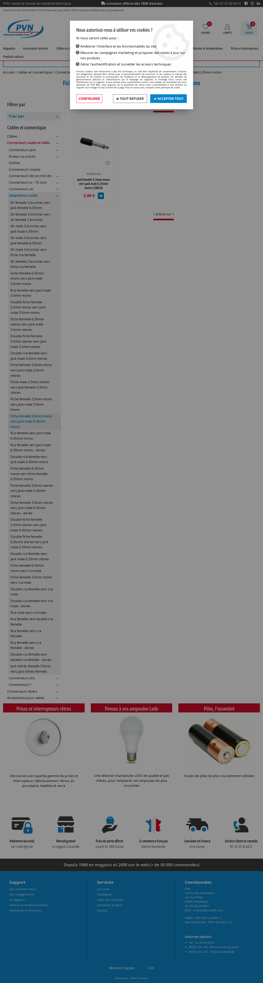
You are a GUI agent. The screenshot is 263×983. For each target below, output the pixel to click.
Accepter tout (170, 98)
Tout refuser (131, 98)
